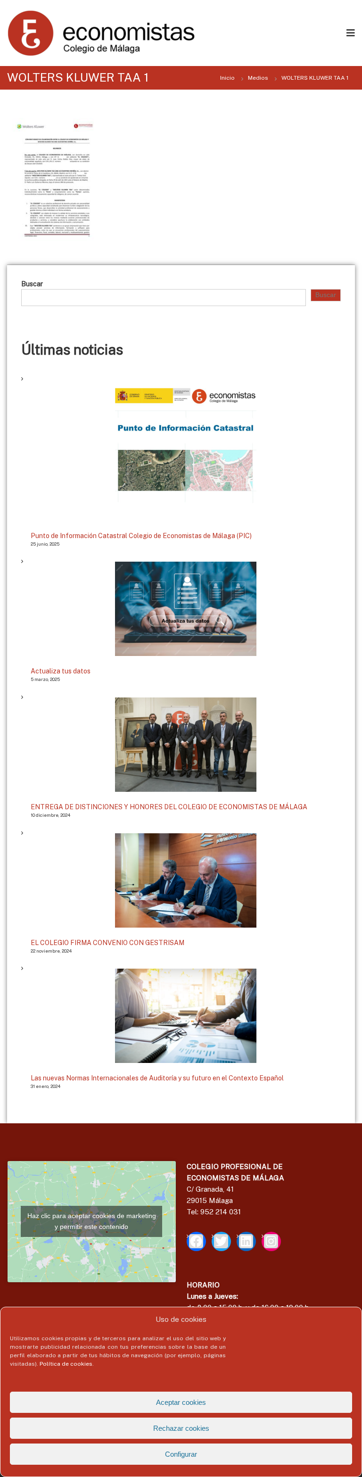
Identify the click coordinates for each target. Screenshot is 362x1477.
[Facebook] (196, 1241)
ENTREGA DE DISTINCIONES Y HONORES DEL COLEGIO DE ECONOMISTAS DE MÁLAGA (169, 807)
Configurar (181, 1454)
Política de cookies (66, 1364)
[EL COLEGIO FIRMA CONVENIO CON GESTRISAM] (185, 880)
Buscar (32, 284)
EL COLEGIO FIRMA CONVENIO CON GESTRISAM (107, 942)
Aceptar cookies (181, 1402)
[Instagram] (271, 1241)
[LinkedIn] (246, 1241)
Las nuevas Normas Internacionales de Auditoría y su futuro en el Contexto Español (157, 1078)
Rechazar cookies (181, 1428)
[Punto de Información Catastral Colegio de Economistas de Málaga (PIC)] (185, 449)
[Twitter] (221, 1241)
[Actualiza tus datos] (185, 609)
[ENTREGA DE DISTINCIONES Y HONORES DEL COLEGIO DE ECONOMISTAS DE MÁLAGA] (185, 745)
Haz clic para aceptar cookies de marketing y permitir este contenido (91, 1221)
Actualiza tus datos (60, 671)
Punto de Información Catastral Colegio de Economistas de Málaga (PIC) (141, 535)
